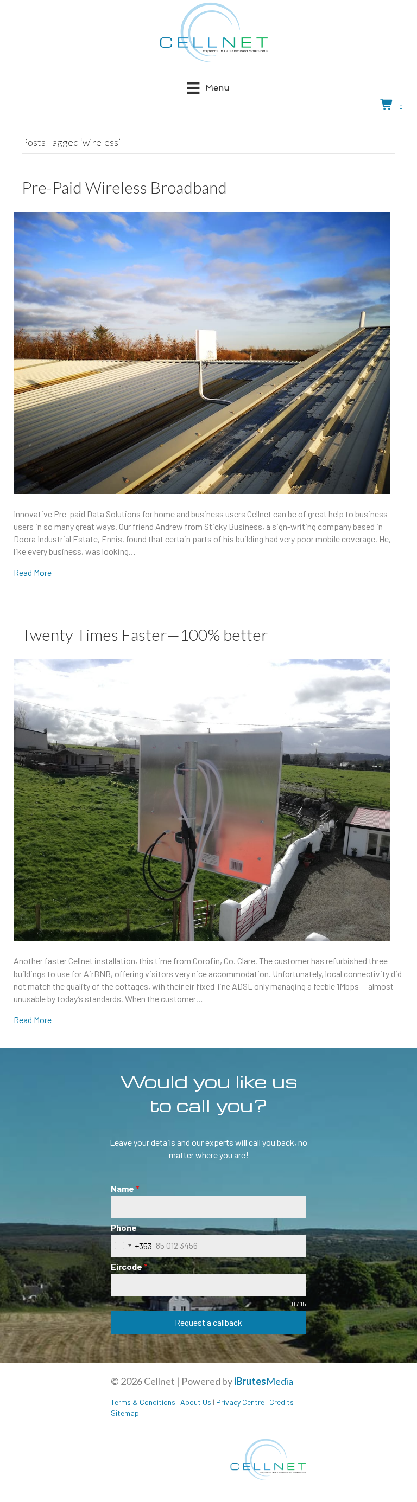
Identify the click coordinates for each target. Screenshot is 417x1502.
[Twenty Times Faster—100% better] (202, 799)
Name (125, 1188)
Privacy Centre (240, 1402)
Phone (124, 1227)
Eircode (129, 1266)
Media (263, 1381)
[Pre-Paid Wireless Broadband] (202, 351)
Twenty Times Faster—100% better (145, 634)
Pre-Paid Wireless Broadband (124, 187)
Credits (281, 1402)
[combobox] (131, 1246)
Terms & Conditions (143, 1402)
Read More (33, 572)
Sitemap (125, 1412)
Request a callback (208, 1322)
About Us (195, 1402)
